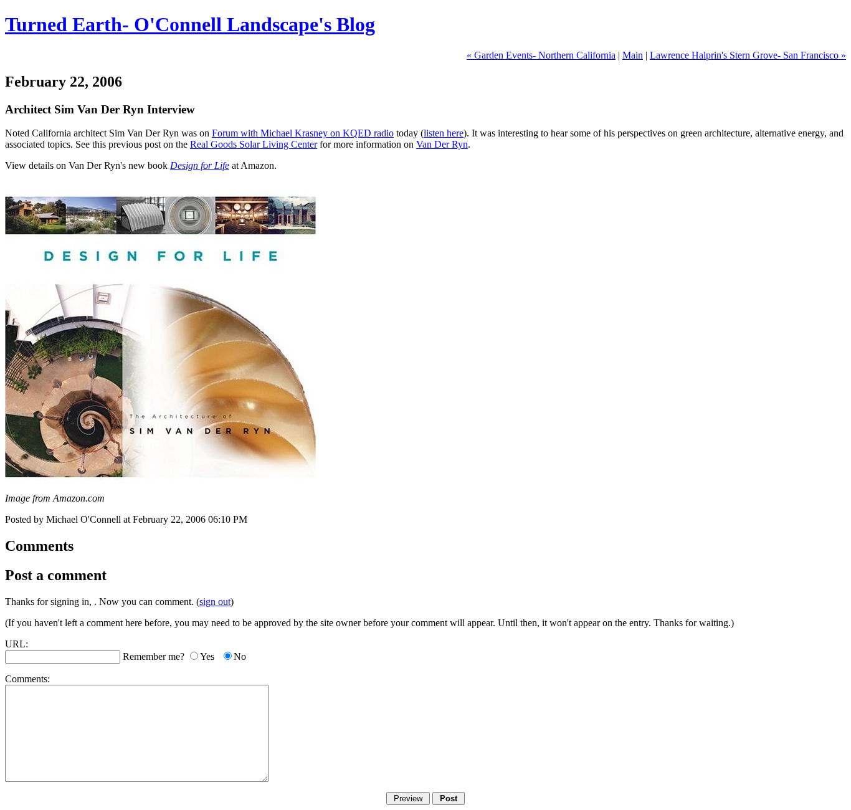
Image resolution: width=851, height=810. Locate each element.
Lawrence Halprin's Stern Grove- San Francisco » (748, 55)
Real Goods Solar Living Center (253, 144)
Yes (207, 656)
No (240, 656)
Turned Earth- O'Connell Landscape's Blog (190, 24)
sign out (215, 601)
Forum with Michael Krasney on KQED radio (303, 133)
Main (632, 55)
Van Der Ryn (442, 144)
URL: (16, 644)
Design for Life (199, 165)
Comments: (27, 679)
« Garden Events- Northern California (541, 55)
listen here (444, 133)
